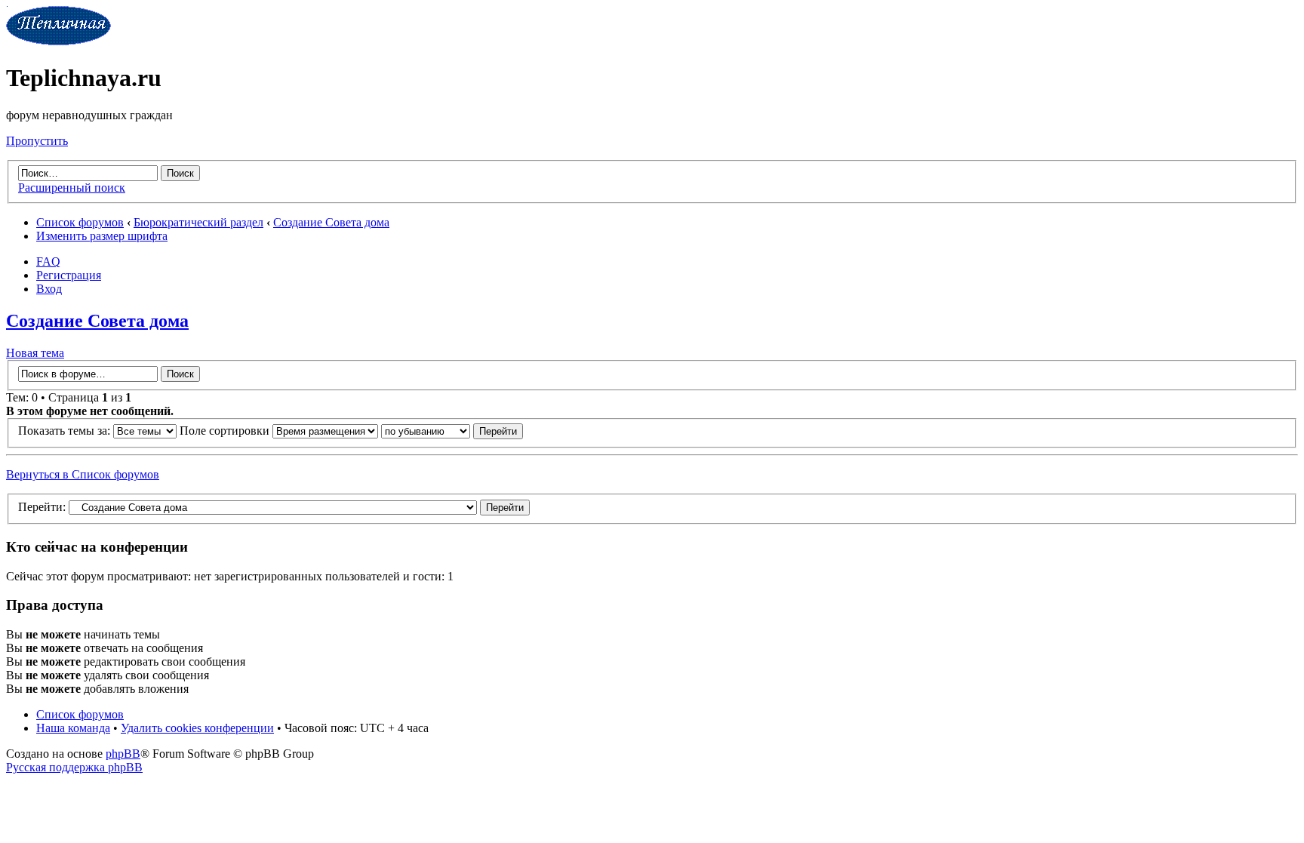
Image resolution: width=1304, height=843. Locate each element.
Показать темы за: (65, 430)
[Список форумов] (58, 41)
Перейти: (42, 506)
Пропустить (37, 140)
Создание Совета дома (331, 222)
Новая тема (35, 352)
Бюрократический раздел (198, 222)
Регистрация (68, 275)
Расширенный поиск (71, 187)
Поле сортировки (226, 430)
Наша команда (73, 727)
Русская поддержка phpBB (74, 767)
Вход (49, 288)
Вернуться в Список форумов (82, 474)
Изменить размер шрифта (102, 235)
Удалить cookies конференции (197, 727)
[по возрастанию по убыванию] (452, 430)
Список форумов (80, 222)
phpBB (123, 753)
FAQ (48, 261)
